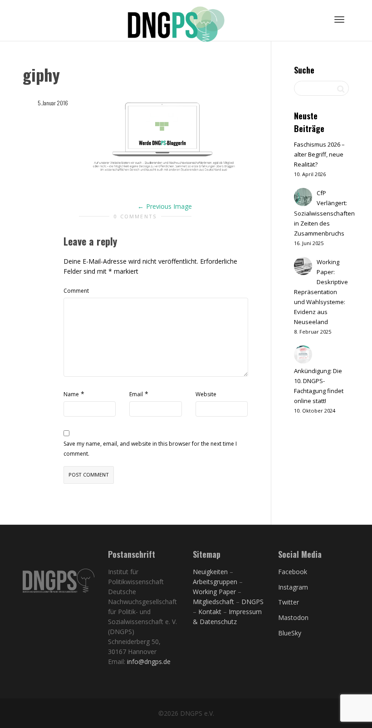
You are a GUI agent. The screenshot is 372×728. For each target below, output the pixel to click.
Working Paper (214, 591)
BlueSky (289, 633)
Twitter (288, 602)
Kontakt (209, 611)
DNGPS (252, 601)
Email (136, 394)
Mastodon (293, 617)
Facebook (292, 571)
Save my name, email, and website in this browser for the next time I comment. (150, 448)
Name (71, 394)
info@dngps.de (149, 661)
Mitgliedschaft (214, 601)
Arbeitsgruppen (215, 581)
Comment (76, 291)
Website (206, 394)
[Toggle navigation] (339, 19)
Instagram (293, 587)
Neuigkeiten (210, 571)
